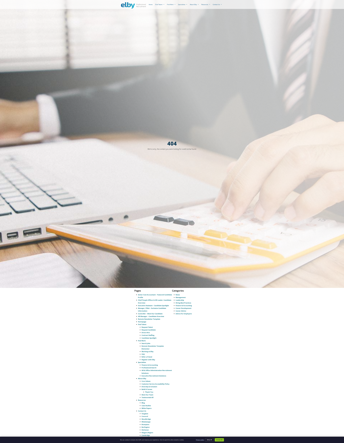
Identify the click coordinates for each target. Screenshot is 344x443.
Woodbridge (146, 419)
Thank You (149, 392)
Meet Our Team (147, 395)
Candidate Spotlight (149, 338)
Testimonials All (147, 397)
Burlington (146, 427)
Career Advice (181, 311)
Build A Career (147, 389)
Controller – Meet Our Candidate (150, 314)
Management (181, 297)
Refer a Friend (147, 357)
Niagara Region (147, 433)
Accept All (219, 440)
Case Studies (146, 406)
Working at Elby (147, 351)
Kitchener (145, 430)
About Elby (195, 5)
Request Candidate (149, 330)
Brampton (145, 424)
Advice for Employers (184, 314)
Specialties (183, 5)
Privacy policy (200, 440)
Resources (206, 5)
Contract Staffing (148, 335)
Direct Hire (146, 333)
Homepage (142, 322)
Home (151, 5)
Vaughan (145, 414)
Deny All (209, 440)
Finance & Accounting (150, 365)
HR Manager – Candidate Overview (151, 316)
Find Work (172, 5)
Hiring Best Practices (183, 303)
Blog (143, 403)
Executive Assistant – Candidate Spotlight (153, 306)
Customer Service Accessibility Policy (155, 384)
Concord (145, 416)
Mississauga (146, 422)
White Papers (146, 408)
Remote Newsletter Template (149, 319)
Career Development (183, 308)
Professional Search (149, 368)
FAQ (143, 354)
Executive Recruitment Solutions (154, 376)
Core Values (146, 381)
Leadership (180, 300)
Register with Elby (148, 360)
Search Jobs (146, 343)
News (178, 295)
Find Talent (160, 5)
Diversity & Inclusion (149, 387)
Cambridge (146, 435)
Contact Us (218, 5)
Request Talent (147, 327)
